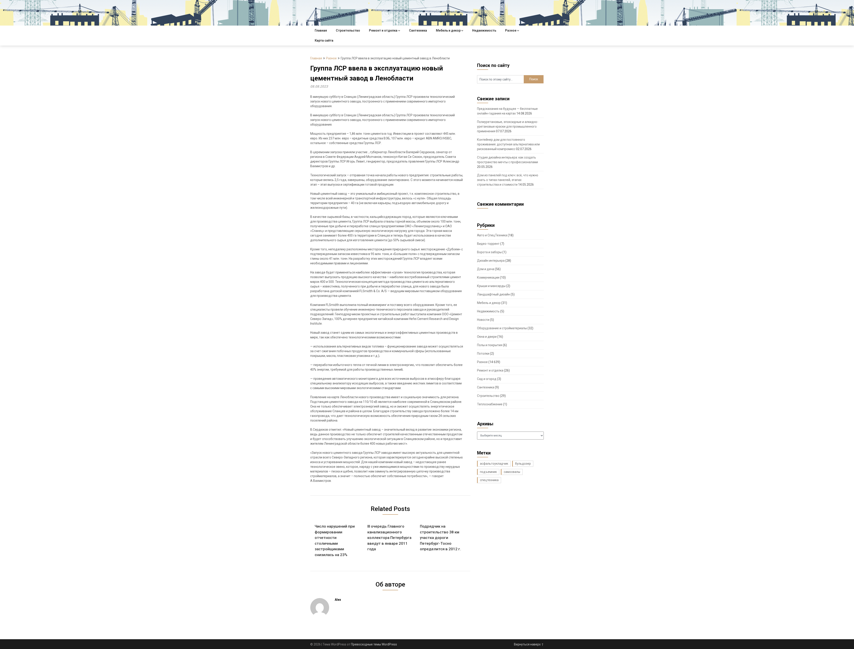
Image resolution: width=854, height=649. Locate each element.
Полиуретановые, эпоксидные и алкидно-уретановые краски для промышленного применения (507, 126)
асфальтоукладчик (494, 463)
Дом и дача (485, 269)
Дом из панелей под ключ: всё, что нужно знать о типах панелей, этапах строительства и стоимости (507, 179)
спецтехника (489, 480)
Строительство (348, 30)
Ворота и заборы (489, 252)
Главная (321, 30)
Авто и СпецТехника (492, 235)
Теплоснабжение (489, 404)
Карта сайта (324, 40)
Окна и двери (487, 336)
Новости (483, 319)
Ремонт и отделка (383, 30)
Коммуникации (488, 277)
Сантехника (418, 30)
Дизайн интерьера (491, 260)
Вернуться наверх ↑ (529, 644)
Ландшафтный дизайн (493, 294)
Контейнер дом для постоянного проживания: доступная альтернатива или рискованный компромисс (508, 144)
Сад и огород (486, 379)
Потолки (483, 353)
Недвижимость (484, 30)
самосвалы (512, 472)
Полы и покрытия (489, 345)
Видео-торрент (488, 243)
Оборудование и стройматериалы (502, 328)
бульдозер (523, 463)
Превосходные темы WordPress (374, 644)
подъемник (488, 472)
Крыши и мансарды (491, 286)
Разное (510, 30)
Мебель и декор (448, 30)
